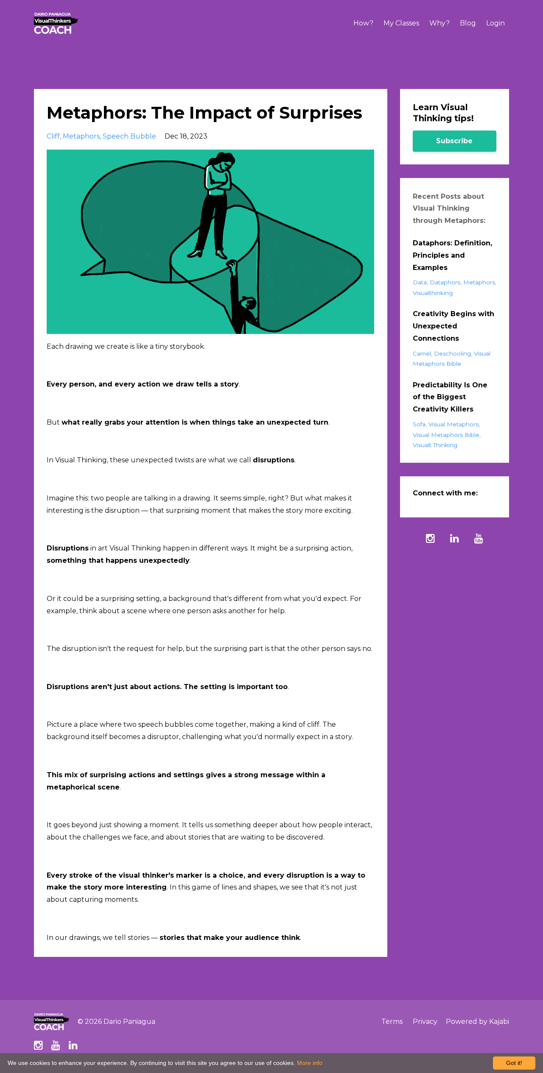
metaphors (81, 136)
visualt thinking (435, 445)
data (420, 282)
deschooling (452, 353)
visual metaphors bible (446, 434)
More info (309, 1062)
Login (495, 23)
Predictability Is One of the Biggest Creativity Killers (450, 397)
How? (363, 23)
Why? (439, 23)
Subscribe (454, 141)
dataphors (445, 282)
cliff (53, 136)
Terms (392, 1021)
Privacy (425, 1021)
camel (422, 353)
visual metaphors (453, 424)
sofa (419, 424)
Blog (468, 23)
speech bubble (129, 136)
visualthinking (433, 292)
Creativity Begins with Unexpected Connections (453, 326)
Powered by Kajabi (477, 1021)
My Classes (401, 23)
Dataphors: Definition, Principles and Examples (452, 255)
